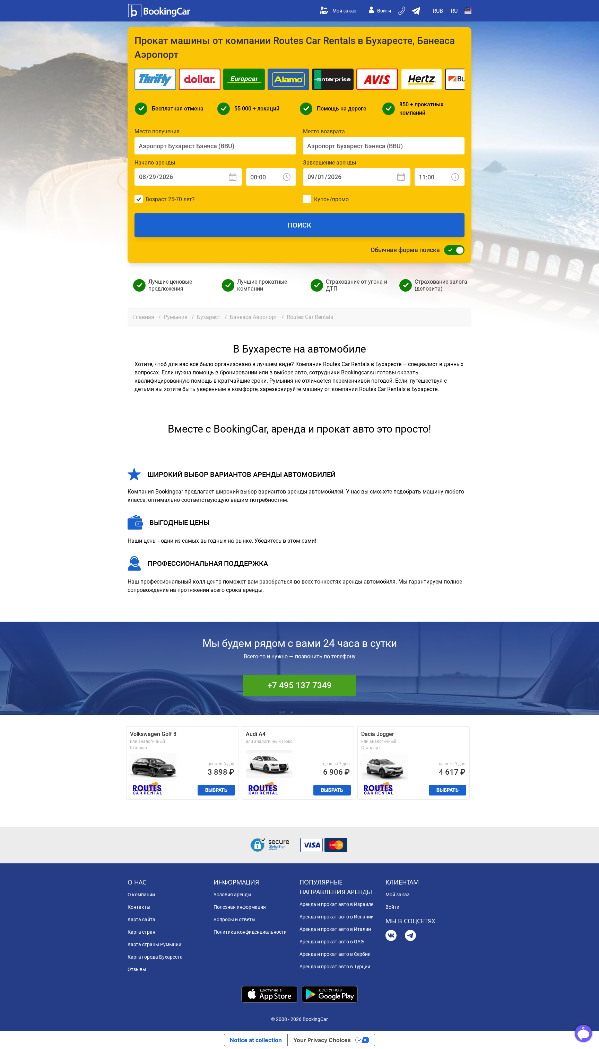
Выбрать (216, 790)
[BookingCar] (160, 11)
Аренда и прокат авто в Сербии (335, 954)
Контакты (139, 907)
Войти (384, 11)
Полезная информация (240, 907)
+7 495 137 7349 (300, 685)
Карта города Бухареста (155, 957)
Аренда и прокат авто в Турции (335, 966)
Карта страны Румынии (154, 944)
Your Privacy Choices (322, 1040)
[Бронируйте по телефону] (402, 10)
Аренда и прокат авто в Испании (337, 916)
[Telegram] (410, 936)
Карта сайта (141, 919)
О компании (141, 894)
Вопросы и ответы (234, 919)
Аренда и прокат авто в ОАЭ (332, 941)
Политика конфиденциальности (250, 932)
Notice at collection (256, 1040)
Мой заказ (344, 11)
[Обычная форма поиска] (452, 250)
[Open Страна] (468, 10)
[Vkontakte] (391, 936)
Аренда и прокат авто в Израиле (336, 904)
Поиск (299, 225)
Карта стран (141, 932)
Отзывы (137, 969)
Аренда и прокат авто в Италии (335, 929)
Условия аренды (232, 894)
